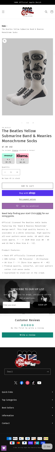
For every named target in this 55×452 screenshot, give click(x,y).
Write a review (27, 335)
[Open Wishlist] (3, 448)
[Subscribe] (47, 372)
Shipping (15, 150)
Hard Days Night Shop (24, 447)
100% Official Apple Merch (27, 2)
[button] (3, 12)
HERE (39, 213)
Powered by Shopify (36, 447)
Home (4, 26)
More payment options (27, 199)
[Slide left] (22, 123)
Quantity (5, 167)
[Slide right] (33, 123)
